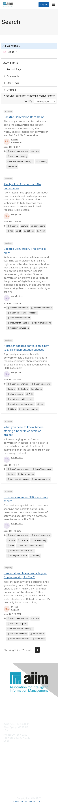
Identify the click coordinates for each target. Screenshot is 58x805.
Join (6, 761)
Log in (44, 4)
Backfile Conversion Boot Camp (24, 117)
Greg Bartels (17, 214)
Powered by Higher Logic (29, 801)
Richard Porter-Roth (16, 141)
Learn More (9, 767)
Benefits (8, 764)
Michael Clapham (15, 608)
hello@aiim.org (17, 740)
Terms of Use (10, 790)
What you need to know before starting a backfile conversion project (23, 430)
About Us (8, 787)
